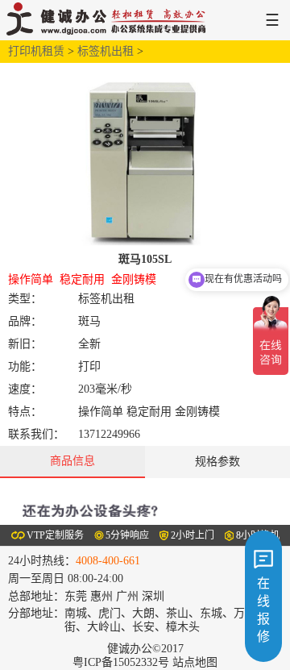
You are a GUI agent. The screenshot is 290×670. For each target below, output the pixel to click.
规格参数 (217, 462)
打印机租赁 (36, 51)
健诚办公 (110, 20)
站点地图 (195, 662)
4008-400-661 (108, 561)
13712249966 (109, 434)
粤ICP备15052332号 (120, 662)
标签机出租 (105, 51)
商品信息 (72, 461)
